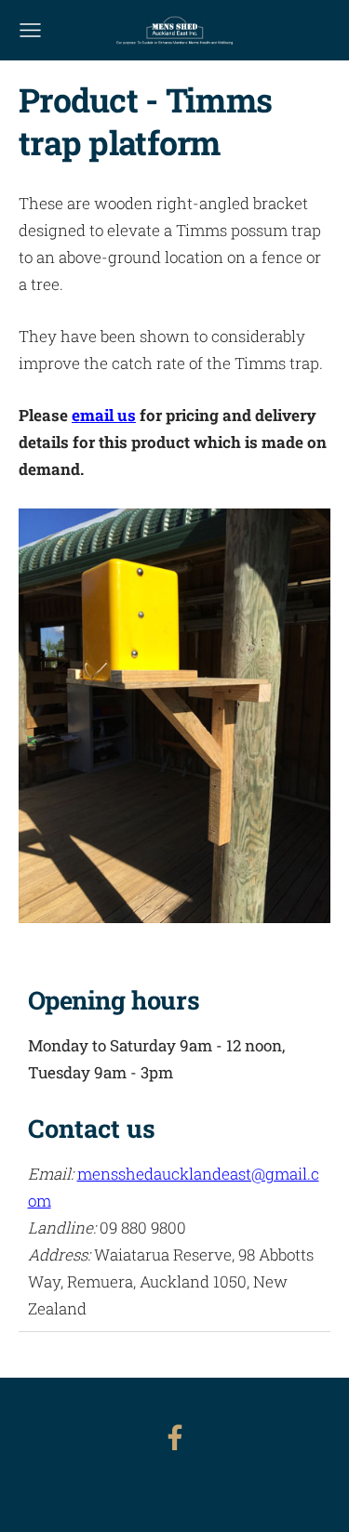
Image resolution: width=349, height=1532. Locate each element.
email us (104, 415)
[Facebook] (175, 1437)
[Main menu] (30, 30)
